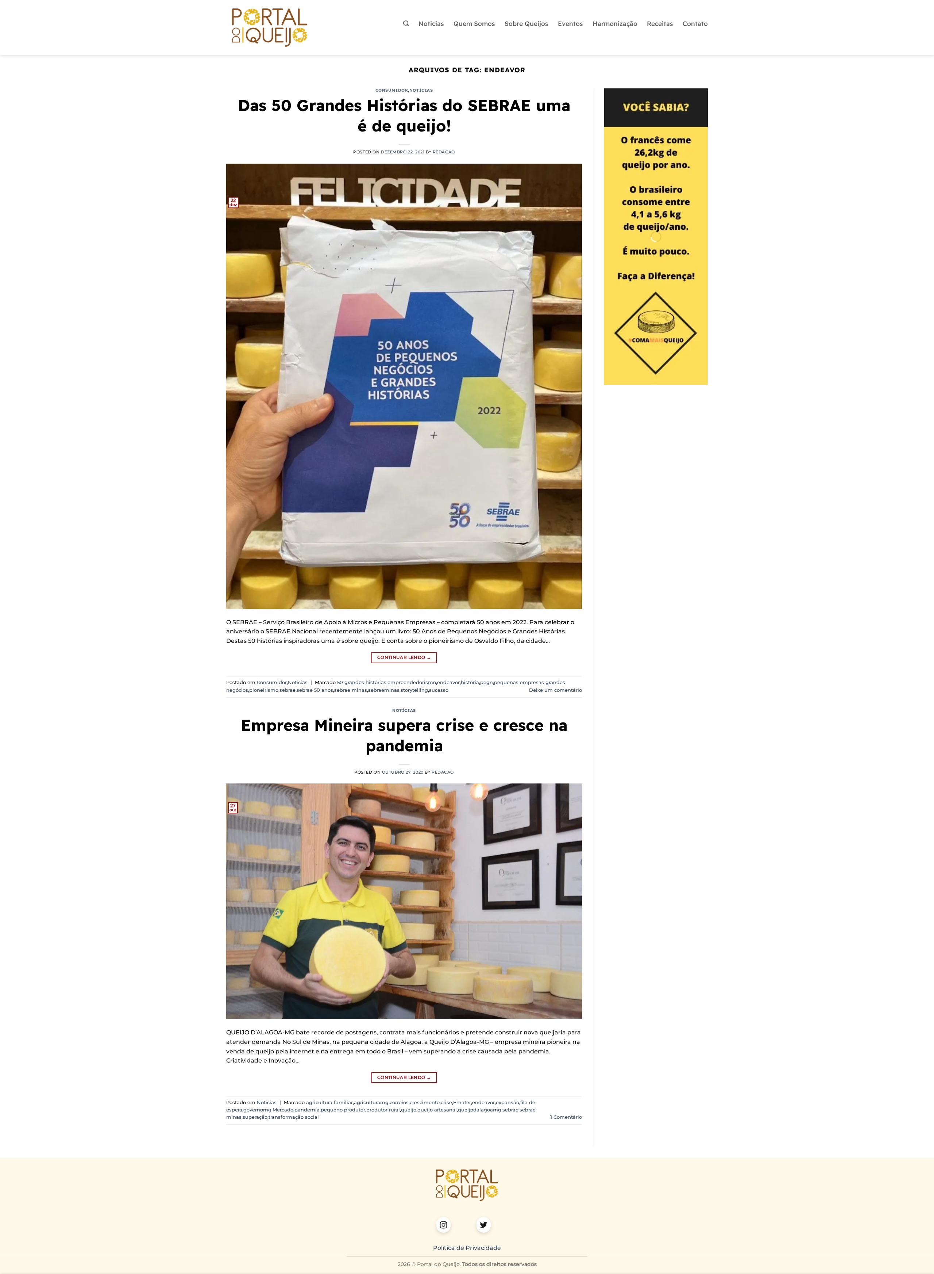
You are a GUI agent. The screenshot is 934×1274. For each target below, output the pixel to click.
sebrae (287, 690)
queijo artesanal (437, 1110)
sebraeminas (384, 690)
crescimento (425, 1102)
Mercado (283, 1110)
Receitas (660, 23)
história (470, 682)
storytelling (414, 690)
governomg (257, 1110)
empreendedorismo (411, 682)
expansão (507, 1102)
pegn (486, 682)
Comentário (566, 1117)
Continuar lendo (404, 657)
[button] (406, 23)
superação (255, 1117)
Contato (695, 23)
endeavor (448, 682)
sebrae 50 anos (315, 690)
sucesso (438, 690)
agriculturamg (371, 1102)
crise (446, 1102)
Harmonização (615, 23)
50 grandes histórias (361, 682)
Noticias (431, 23)
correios (399, 1102)
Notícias (421, 90)
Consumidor (391, 90)
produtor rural (383, 1110)
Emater (462, 1102)
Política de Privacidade (467, 1247)
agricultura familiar (329, 1102)
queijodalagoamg (479, 1110)
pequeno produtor (343, 1110)
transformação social (294, 1117)
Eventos (570, 23)
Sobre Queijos (526, 23)
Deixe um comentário (555, 690)
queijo (408, 1110)
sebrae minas (350, 690)
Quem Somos (474, 23)
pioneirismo (263, 690)
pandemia (307, 1110)
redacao (444, 152)
